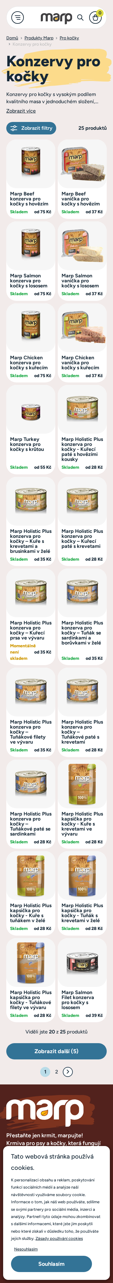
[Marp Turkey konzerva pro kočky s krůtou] (30, 409)
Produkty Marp (38, 38)
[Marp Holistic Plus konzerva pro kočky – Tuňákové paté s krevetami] (82, 692)
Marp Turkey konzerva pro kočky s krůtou (27, 444)
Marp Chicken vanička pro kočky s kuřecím (80, 363)
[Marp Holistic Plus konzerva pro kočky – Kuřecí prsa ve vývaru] (30, 592)
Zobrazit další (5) (56, 1051)
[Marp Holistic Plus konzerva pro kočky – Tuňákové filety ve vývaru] (30, 692)
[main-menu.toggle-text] (17, 17)
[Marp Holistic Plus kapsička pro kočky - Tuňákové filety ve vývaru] (30, 962)
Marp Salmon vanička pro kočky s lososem (80, 281)
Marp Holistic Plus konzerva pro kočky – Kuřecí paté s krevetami (82, 538)
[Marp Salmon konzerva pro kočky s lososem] (30, 245)
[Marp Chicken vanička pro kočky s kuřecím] (82, 327)
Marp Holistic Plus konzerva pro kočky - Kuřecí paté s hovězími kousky (82, 449)
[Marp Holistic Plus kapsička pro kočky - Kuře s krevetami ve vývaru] (82, 783)
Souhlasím (51, 1263)
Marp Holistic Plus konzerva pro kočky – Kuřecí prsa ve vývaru (30, 630)
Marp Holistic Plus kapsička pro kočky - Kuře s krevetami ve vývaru (82, 824)
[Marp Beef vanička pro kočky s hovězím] (82, 163)
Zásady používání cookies (59, 1238)
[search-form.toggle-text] (80, 17)
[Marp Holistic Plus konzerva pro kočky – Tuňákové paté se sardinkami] (30, 783)
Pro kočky (69, 38)
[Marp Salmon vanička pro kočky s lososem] (82, 245)
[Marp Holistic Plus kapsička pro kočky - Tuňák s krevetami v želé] (82, 875)
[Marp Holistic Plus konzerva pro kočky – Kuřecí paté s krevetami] (82, 501)
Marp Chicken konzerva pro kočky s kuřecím (29, 363)
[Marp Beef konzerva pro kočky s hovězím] (30, 163)
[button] (21, 111)
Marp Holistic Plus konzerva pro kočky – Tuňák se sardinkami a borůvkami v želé (82, 633)
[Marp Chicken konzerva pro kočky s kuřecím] (30, 327)
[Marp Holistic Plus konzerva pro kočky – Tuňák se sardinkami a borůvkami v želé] (82, 592)
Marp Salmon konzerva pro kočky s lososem (28, 281)
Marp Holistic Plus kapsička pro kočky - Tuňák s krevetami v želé (82, 912)
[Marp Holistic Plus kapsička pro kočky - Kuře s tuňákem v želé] (30, 875)
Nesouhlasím (26, 1249)
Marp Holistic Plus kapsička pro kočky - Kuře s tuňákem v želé (30, 912)
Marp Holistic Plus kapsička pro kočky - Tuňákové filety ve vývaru (30, 999)
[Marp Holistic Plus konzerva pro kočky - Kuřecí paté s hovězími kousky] (82, 409)
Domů (12, 38)
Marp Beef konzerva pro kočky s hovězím (29, 199)
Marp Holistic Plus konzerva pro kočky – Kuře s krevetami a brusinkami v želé (30, 541)
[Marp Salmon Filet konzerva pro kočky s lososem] (82, 962)
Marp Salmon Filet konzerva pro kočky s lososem (78, 999)
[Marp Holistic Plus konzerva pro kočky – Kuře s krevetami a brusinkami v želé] (30, 501)
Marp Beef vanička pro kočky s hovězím (81, 199)
